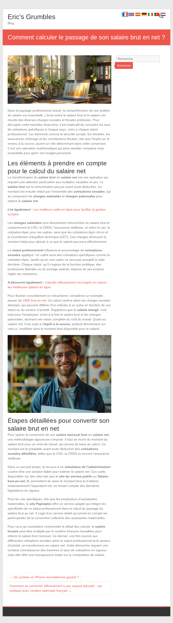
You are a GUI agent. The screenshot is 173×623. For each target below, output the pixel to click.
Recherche (124, 65)
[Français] (125, 14)
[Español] (138, 14)
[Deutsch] (144, 14)
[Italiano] (150, 14)
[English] (131, 14)
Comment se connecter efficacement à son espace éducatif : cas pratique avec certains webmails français (56, 588)
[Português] (156, 14)
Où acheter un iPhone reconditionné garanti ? (44, 577)
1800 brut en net (34, 300)
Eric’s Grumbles (31, 16)
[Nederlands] (163, 14)
